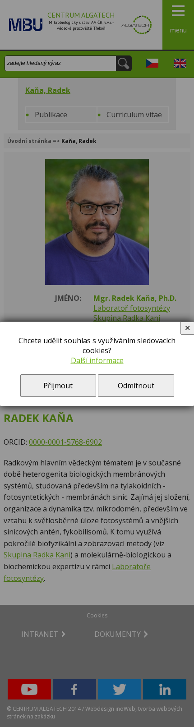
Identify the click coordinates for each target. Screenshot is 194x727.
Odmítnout (136, 386)
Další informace (97, 360)
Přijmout (58, 386)
